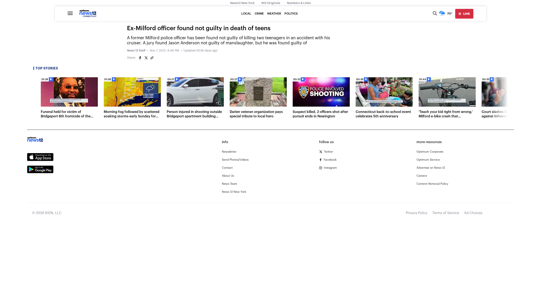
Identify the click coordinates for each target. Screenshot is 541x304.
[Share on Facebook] (140, 58)
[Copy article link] (152, 58)
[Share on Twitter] (146, 58)
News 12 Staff (136, 50)
